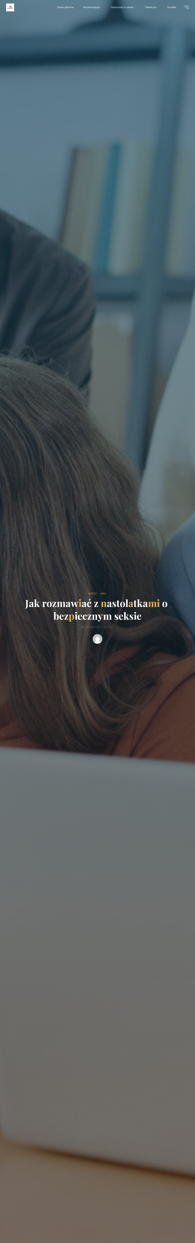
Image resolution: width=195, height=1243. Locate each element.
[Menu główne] (186, 7)
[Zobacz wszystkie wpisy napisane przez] (97, 639)
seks (103, 593)
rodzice (92, 593)
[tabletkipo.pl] (10, 7)
